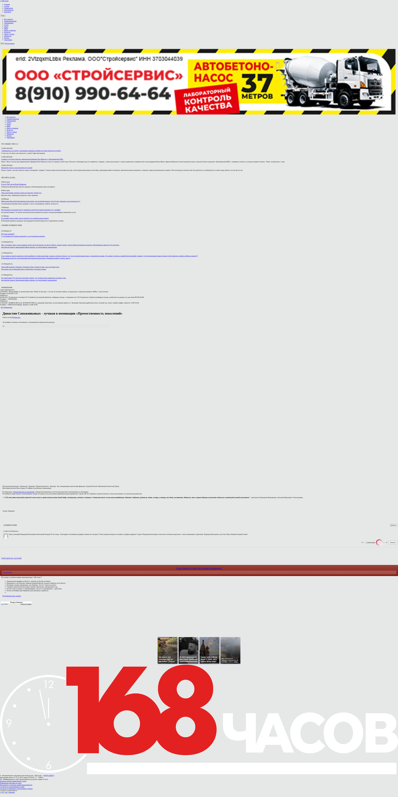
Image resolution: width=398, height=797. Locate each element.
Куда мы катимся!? (8, 234)
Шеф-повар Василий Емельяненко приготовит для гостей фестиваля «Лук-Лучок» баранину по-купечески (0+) (40, 201)
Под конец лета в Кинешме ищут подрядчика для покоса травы (23, 269)
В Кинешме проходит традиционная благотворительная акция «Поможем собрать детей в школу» (36, 258)
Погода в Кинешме (16, 602)
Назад (3, 15)
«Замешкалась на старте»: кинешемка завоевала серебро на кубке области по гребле (31, 151)
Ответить (393, 542)
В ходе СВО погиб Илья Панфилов (13, 184)
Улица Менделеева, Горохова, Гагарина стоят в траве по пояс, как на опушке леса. (30, 267)
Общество (16, 317)
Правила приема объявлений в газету (13, 781)
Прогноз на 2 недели (26, 604)
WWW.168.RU (48, 775)
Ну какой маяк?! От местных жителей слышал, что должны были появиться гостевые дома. (33, 278)
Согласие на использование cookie (12, 787)
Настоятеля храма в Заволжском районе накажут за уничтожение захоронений (29, 247)
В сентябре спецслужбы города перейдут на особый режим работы (25, 218)
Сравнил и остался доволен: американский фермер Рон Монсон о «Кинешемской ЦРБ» (32, 159)
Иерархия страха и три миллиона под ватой (16, 168)
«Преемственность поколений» (24, 492)
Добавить (394, 525)
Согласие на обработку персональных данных (16, 789)
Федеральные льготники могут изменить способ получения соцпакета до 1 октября (30, 210)
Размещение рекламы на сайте (10, 783)
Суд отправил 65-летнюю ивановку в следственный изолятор (23, 236)
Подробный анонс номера (11, 596)
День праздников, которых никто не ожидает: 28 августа (21, 193)
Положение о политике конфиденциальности (16, 785)
